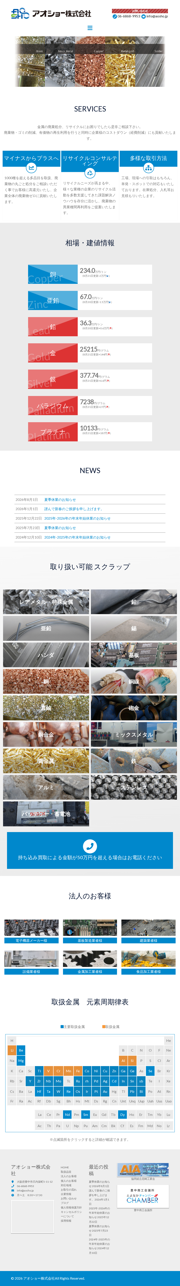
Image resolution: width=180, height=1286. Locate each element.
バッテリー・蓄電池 (46, 813)
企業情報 (66, 1194)
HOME (65, 1167)
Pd (96, 1081)
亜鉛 (46, 628)
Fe (78, 1071)
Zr (39, 1081)
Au (105, 1091)
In (123, 1081)
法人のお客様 (69, 1176)
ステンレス (134, 787)
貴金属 (46, 761)
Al (123, 1060)
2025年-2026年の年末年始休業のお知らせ (99, 1213)
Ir (87, 1091)
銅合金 (46, 734)
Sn (132, 1081)
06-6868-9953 (129, 16)
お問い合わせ (69, 1198)
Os (78, 1091)
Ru (78, 1081)
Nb (48, 1081)
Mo (58, 1081)
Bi (141, 1091)
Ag (105, 1081)
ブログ (65, 1202)
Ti (39, 1071)
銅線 (134, 681)
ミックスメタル (134, 734)
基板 (134, 655)
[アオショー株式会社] (51, 14)
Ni (96, 1071)
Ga (123, 1071)
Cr (58, 1071)
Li (12, 1050)
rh (86, 1081)
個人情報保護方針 (71, 1207)
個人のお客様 (69, 1180)
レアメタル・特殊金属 (46, 601)
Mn (68, 1071)
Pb (132, 1091)
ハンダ (46, 655)
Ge (132, 1071)
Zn (114, 1071)
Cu (105, 1071)
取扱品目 (66, 1171)
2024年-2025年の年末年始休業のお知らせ (99, 1244)
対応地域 (66, 1185)
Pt (96, 1091)
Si (132, 1060)
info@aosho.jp (157, 16)
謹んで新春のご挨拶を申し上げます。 (99, 1195)
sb (141, 1081)
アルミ (46, 787)
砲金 (134, 707)
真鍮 (46, 707)
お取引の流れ (69, 1189)
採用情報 (66, 1220)
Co (87, 1071)
